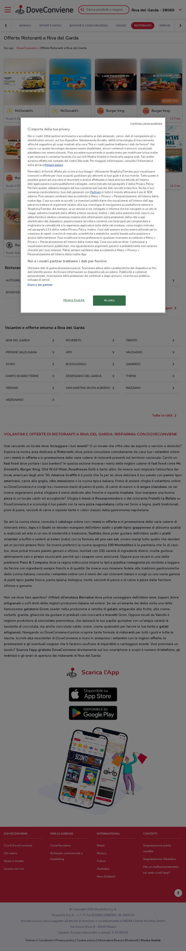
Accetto (109, 300)
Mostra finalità (74, 300)
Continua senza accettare (146, 123)
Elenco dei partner (40, 285)
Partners (95, 192)
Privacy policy (54, 165)
